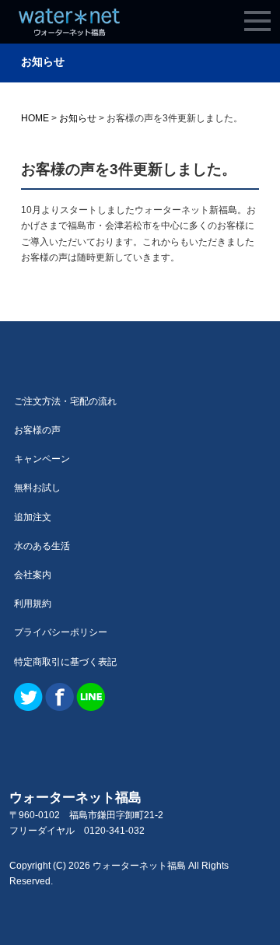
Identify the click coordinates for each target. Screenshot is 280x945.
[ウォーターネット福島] (69, 29)
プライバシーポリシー (60, 632)
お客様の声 (37, 430)
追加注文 (32, 517)
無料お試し (37, 487)
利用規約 (32, 603)
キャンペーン (42, 458)
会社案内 (32, 574)
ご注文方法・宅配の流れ (65, 401)
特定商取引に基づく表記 (65, 661)
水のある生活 (42, 546)
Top (243, 908)
